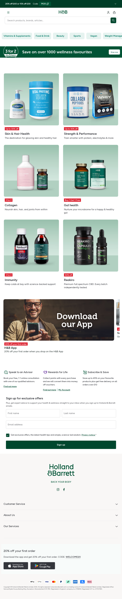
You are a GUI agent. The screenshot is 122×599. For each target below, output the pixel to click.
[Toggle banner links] (115, 4)
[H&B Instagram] (58, 489)
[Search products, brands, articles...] (114, 20)
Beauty (60, 35)
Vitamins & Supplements (17, 35)
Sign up (61, 444)
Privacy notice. (88, 435)
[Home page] (63, 12)
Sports (77, 35)
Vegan (93, 35)
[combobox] (58, 20)
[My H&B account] (108, 12)
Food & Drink (42, 35)
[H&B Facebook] (64, 489)
